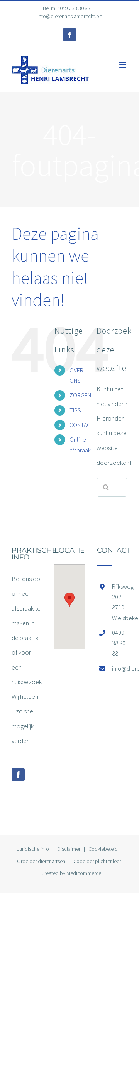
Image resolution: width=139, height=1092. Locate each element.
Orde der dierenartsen (41, 861)
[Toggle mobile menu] (123, 65)
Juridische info (33, 848)
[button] (69, 599)
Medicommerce (83, 873)
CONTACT (82, 425)
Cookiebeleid (103, 848)
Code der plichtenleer (97, 861)
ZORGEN (80, 395)
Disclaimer (68, 848)
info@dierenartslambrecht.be (69, 16)
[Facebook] (18, 774)
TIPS (75, 410)
